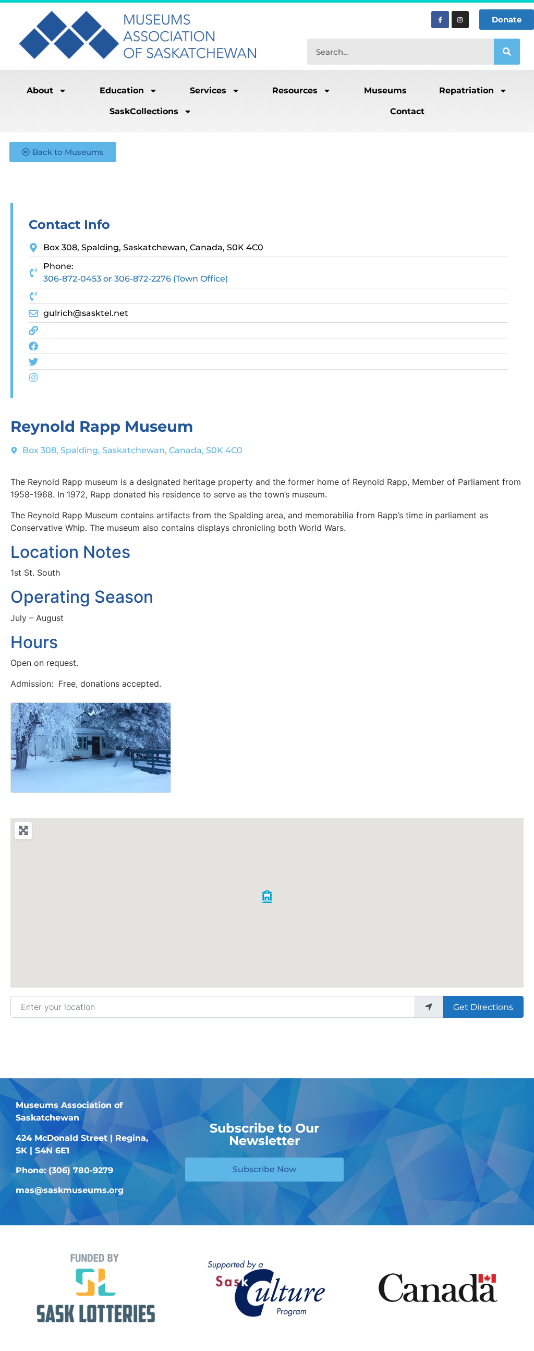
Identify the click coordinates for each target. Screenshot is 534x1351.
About (40, 90)
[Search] (507, 52)
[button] (267, 896)
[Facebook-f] (440, 20)
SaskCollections (144, 111)
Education (122, 90)
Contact (407, 111)
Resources (295, 90)
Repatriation (466, 90)
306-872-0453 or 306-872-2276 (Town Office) (135, 279)
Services (208, 90)
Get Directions (483, 1007)
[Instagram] (460, 20)
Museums (385, 90)
